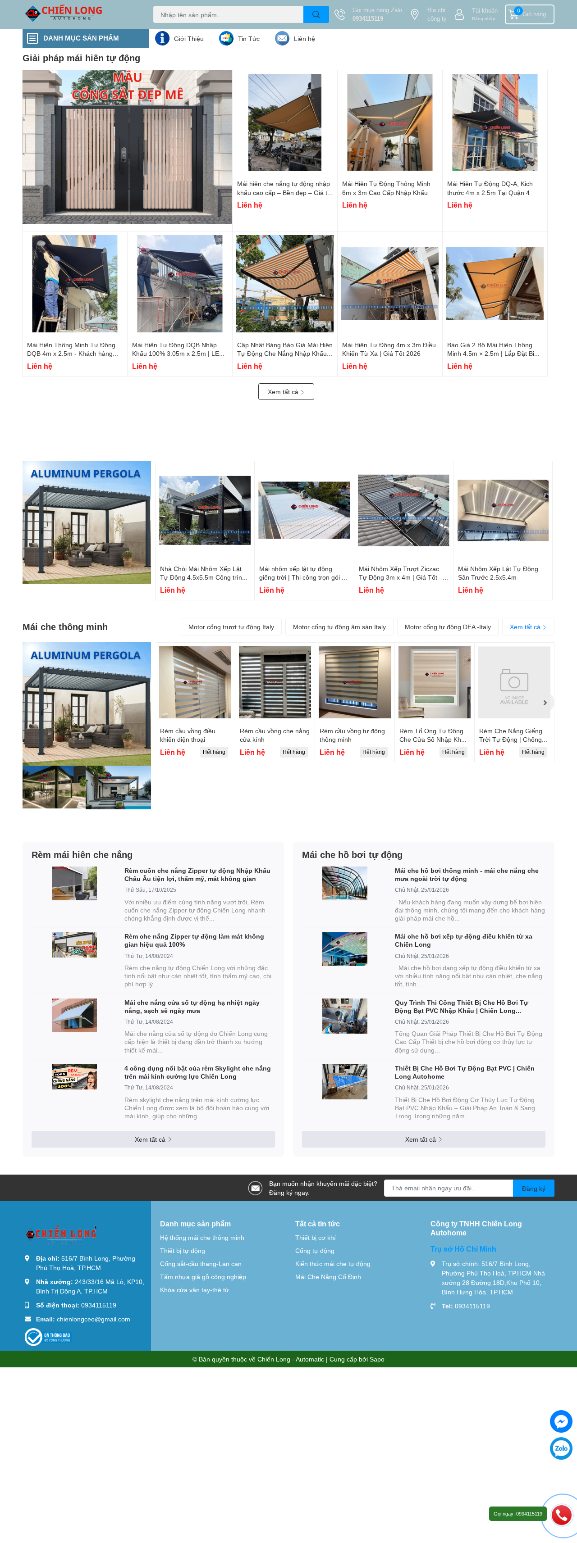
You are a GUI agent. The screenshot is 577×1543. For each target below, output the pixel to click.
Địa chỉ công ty (437, 14)
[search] (316, 14)
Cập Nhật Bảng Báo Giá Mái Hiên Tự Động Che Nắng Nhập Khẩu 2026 (285, 353)
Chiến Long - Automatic (290, 1359)
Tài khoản (485, 10)
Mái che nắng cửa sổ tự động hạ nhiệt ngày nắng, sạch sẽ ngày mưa (192, 1006)
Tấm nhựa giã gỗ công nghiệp (203, 1276)
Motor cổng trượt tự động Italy (231, 627)
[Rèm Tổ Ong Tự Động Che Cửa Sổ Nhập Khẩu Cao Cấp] (434, 682)
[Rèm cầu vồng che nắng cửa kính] (275, 682)
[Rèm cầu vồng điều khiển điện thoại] (195, 682)
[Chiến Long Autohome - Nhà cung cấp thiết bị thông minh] (78, 14)
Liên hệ (304, 38)
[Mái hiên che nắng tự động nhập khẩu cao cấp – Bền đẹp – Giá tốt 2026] (285, 122)
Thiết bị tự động (182, 1250)
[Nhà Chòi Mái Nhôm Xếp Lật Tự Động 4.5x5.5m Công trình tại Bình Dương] (205, 510)
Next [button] (544, 702)
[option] (195, 702)
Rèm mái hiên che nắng (82, 854)
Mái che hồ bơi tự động (352, 854)
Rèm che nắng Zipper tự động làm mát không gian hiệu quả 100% (194, 940)
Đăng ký (533, 1188)
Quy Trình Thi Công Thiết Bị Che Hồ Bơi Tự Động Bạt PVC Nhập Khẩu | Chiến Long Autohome (461, 1006)
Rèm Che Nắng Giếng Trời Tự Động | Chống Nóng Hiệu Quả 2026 (510, 739)
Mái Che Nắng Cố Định (328, 1276)
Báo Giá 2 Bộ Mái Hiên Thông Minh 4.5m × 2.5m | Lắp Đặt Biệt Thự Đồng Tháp (493, 353)
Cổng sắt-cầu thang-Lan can (201, 1263)
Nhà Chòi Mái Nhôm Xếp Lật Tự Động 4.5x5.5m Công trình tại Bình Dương (203, 577)
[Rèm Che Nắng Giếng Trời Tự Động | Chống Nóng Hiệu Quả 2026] (514, 682)
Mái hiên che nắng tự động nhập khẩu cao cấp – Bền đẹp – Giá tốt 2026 (285, 192)
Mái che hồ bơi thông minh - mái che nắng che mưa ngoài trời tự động (467, 874)
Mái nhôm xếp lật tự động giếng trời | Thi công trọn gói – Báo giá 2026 (302, 577)
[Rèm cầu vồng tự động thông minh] (355, 682)
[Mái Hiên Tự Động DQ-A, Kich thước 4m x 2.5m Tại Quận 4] (495, 122)
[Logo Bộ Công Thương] (48, 1336)
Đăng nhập (483, 18)
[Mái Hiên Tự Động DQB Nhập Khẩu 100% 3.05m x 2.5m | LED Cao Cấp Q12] (180, 283)
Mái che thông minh (65, 626)
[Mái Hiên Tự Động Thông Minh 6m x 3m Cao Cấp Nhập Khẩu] (390, 122)
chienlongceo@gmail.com (93, 1319)
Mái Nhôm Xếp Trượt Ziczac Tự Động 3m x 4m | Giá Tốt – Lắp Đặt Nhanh (401, 577)
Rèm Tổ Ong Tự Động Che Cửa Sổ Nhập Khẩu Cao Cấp (433, 739)
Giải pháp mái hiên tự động (81, 57)
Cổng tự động (314, 1250)
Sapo (377, 1359)
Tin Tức (249, 38)
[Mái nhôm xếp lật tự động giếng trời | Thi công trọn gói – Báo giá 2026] (304, 510)
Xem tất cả (284, 391)
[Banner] (87, 522)
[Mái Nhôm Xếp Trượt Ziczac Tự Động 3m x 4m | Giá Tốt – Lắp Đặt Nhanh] (403, 510)
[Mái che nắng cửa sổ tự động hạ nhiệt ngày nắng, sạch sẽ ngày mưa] (74, 1015)
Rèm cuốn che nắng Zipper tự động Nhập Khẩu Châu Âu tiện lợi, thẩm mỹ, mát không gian (197, 874)
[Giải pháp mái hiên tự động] (128, 147)
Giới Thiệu (189, 38)
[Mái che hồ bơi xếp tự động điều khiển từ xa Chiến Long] (345, 949)
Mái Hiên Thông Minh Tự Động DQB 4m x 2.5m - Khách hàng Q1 (71, 353)
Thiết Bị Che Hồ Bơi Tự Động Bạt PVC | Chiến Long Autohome (465, 1072)
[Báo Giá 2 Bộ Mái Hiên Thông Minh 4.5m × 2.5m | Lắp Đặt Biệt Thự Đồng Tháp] (495, 283)
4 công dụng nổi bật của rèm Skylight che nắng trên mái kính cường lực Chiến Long (197, 1072)
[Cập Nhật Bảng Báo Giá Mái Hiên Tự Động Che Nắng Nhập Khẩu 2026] (285, 283)
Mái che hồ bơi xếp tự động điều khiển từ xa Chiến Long (463, 940)
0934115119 (368, 18)
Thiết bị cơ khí (315, 1237)
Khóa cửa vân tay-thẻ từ (194, 1289)
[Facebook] (561, 1421)
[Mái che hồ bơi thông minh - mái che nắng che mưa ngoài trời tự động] (345, 883)
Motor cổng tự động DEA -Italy (448, 627)
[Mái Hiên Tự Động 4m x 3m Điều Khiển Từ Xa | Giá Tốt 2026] (390, 283)
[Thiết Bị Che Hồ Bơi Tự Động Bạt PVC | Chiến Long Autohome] (345, 1081)
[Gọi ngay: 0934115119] (562, 1515)
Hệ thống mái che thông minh (202, 1237)
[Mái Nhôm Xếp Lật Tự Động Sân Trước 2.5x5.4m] (503, 510)
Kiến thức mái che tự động (333, 1263)
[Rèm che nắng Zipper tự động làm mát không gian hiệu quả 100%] (74, 945)
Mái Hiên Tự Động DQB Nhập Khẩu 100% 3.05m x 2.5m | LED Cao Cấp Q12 (178, 353)
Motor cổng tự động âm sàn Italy (339, 627)
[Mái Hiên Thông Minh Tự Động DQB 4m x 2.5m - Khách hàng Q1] (75, 283)
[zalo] (561, 1448)
